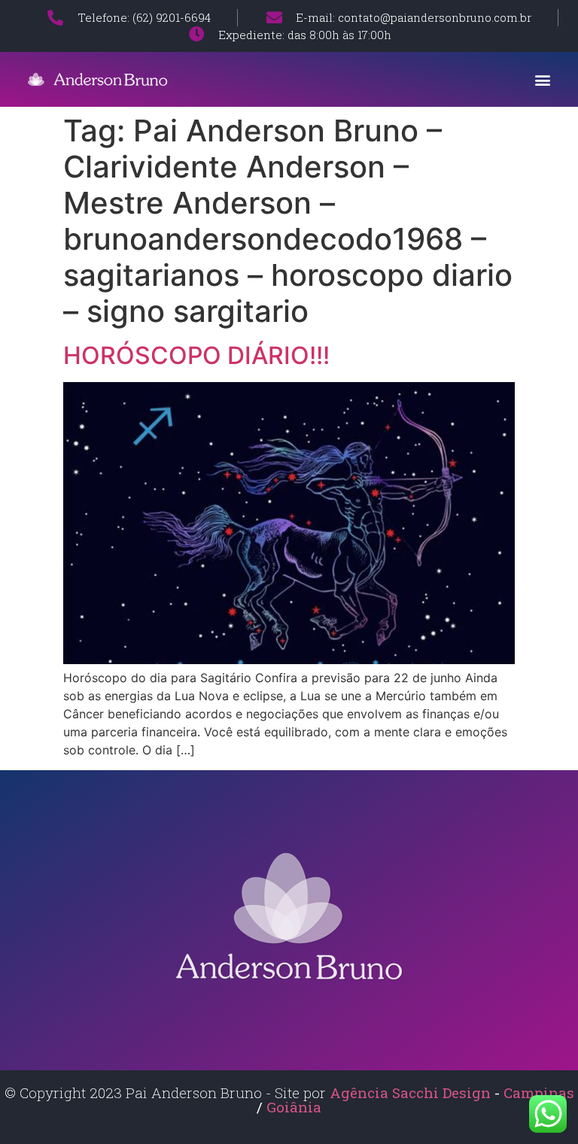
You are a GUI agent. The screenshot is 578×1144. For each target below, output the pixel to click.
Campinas (538, 1092)
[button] (543, 79)
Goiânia (293, 1106)
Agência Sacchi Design (410, 1092)
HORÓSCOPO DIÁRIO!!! (196, 355)
